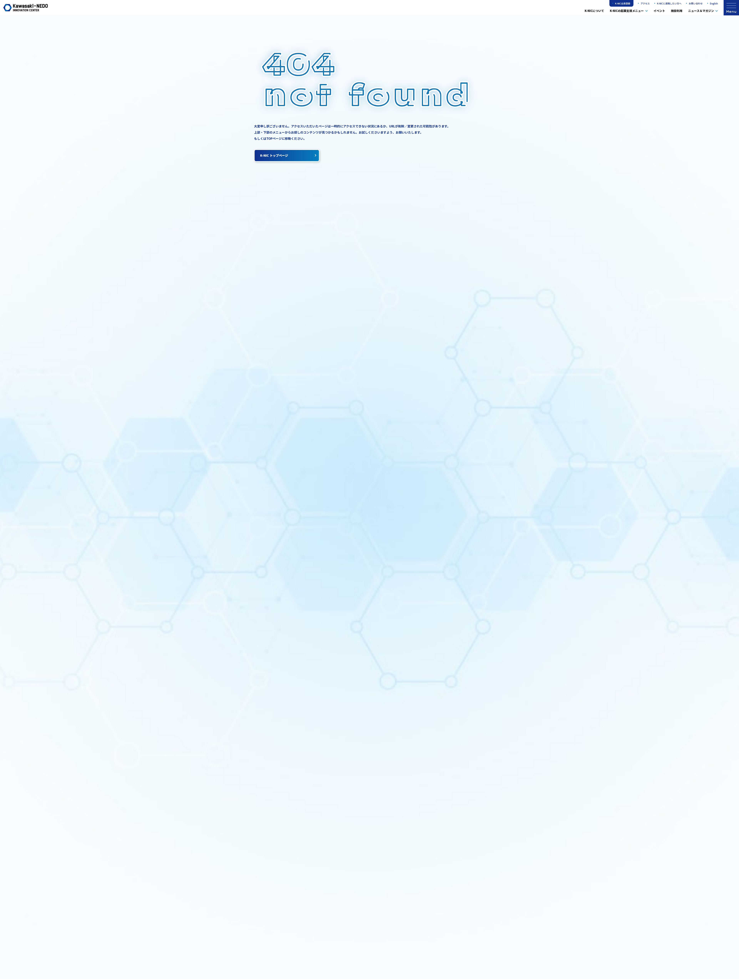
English (714, 3)
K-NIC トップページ (274, 155)
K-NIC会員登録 (622, 3)
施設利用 (676, 11)
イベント (659, 11)
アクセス (645, 3)
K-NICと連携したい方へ (669, 3)
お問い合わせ (696, 3)
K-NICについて (594, 11)
